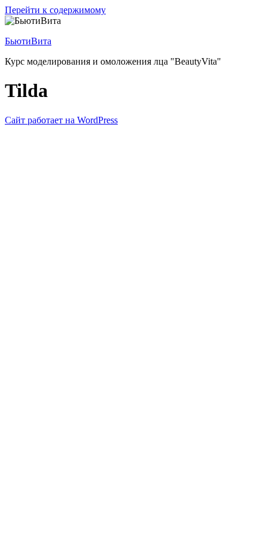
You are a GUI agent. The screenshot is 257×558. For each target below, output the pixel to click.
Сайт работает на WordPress (61, 120)
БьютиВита (28, 41)
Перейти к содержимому (55, 10)
